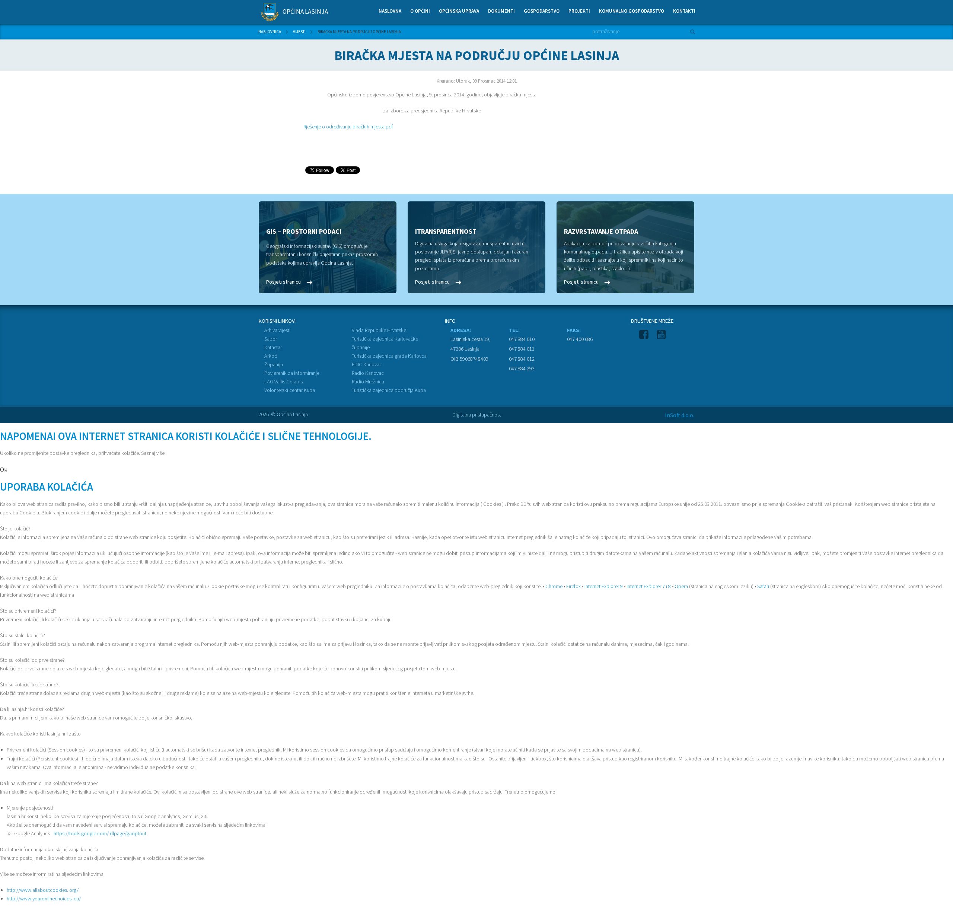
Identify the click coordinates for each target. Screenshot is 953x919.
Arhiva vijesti (277, 330)
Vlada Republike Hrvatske (379, 330)
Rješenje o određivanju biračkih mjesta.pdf (348, 126)
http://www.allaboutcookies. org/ (43, 890)
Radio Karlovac (368, 373)
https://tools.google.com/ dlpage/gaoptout (100, 833)
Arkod (270, 355)
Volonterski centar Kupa (289, 390)
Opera (681, 586)
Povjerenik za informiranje (291, 373)
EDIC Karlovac (367, 364)
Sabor (270, 338)
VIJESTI (299, 31)
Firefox (573, 586)
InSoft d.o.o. (679, 415)
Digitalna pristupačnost (476, 414)
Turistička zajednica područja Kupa (389, 390)
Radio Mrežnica (368, 381)
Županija (273, 364)
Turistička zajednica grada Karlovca (389, 355)
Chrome (553, 586)
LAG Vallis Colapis (283, 381)
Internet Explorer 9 (603, 586)
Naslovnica (269, 31)
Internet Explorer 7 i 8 (649, 586)
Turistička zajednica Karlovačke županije (385, 343)
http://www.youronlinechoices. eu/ (44, 898)
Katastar (273, 347)
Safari (763, 586)
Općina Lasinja (304, 11)
